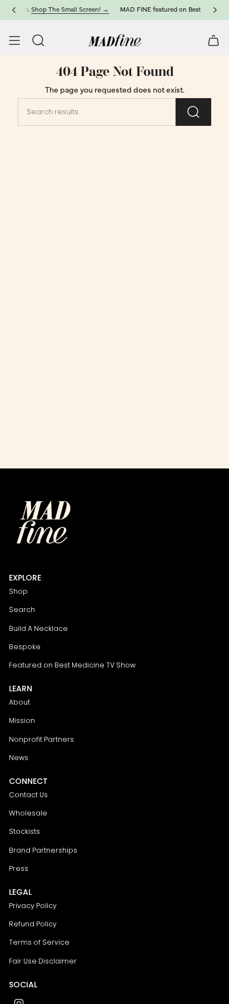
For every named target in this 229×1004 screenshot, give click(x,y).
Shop (18, 591)
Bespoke (25, 646)
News (18, 757)
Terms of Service (39, 942)
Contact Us (28, 794)
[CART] (213, 40)
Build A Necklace (38, 628)
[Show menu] (14, 40)
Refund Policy (33, 924)
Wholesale (28, 813)
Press (18, 868)
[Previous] (14, 10)
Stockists (24, 831)
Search (22, 609)
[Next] (215, 10)
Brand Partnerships (43, 850)
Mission (22, 720)
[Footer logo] (43, 522)
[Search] (193, 112)
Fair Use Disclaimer (43, 961)
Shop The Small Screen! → (59, 10)
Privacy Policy (33, 905)
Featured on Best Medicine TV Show (72, 665)
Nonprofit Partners (41, 739)
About (19, 702)
